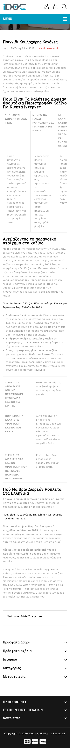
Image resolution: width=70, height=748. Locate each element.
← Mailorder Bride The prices (22, 616)
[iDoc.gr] (14, 6)
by (4, 48)
